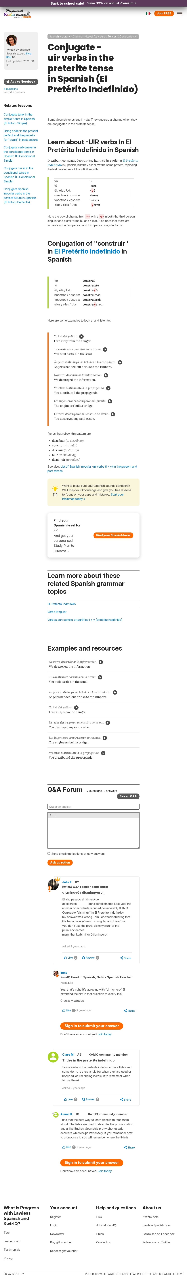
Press (100, 1234)
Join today (105, 1034)
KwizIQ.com (151, 1217)
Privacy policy (14, 1274)
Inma (63, 972)
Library (66, 36)
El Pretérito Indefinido (87, 251)
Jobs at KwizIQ (106, 1225)
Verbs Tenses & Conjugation (117, 36)
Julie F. (67, 882)
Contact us (103, 1242)
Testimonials (12, 1249)
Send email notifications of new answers (78, 853)
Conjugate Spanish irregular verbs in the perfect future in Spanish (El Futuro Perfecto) (20, 195)
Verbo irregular (56, 612)
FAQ (99, 1217)
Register (55, 1217)
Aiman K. (66, 1114)
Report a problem (14, 92)
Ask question (60, 862)
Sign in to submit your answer (91, 1026)
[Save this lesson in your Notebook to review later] (21, 82)
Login (53, 1225)
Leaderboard (12, 1241)
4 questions (11, 88)
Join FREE (164, 13)
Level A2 (91, 36)
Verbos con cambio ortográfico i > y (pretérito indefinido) (84, 620)
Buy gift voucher (61, 1242)
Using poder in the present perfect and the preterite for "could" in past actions (21, 135)
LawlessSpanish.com (157, 1225)
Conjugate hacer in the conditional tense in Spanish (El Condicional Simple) (19, 174)
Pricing (8, 1258)
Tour (7, 1232)
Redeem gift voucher (63, 1251)
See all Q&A (128, 796)
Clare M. (68, 1054)
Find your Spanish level (113, 535)
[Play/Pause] (81, 336)
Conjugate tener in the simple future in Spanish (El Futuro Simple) (19, 119)
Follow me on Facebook (159, 1234)
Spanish (54, 36)
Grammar (78, 36)
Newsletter (57, 1234)
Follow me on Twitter (156, 1242)
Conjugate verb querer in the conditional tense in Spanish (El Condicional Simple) (20, 154)
